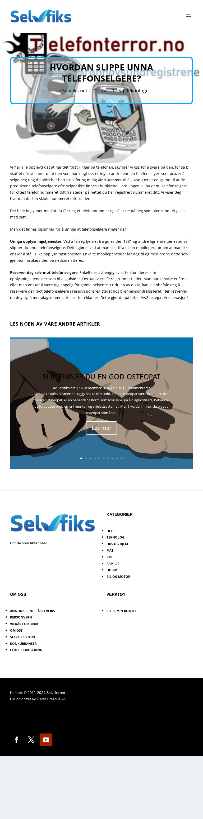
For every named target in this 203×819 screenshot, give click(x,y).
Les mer (101, 427)
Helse (117, 387)
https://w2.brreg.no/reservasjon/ (159, 297)
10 (122, 458)
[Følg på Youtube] (46, 740)
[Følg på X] (31, 740)
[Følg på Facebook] (16, 740)
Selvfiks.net (74, 90)
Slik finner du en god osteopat (101, 376)
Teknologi (136, 90)
